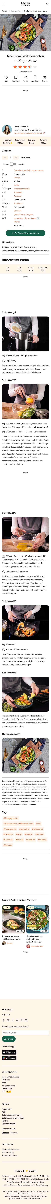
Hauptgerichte (15, 11)
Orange (17, 177)
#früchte (28, 834)
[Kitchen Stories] (25, 4)
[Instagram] (8, 1020)
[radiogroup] (25, 67)
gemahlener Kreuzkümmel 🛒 (27, 218)
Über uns (6, 1080)
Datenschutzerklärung (11, 1115)
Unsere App (7, 1088)
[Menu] (3, 3)
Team (4, 1083)
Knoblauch (18, 203)
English (14, 1132)
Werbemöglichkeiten (10, 1149)
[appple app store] (25, 1053)
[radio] (15, 67)
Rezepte (5, 11)
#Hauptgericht (9, 829)
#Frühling (42, 839)
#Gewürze (8, 834)
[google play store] (25, 1058)
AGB (3, 1112)
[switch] (13, 164)
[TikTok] (12, 1020)
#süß (38, 823)
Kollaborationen (8, 1085)
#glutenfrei (24, 829)
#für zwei (39, 834)
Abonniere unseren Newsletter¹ (15, 1026)
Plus (6, 1091)
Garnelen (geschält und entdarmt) (28, 170)
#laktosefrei (37, 829)
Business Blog (8, 1152)
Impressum (7, 1109)
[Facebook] (3, 1020)
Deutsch (5, 1132)
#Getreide (8, 839)
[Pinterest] (21, 1020)
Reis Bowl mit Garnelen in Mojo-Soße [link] (35, 11)
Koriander (18, 192)
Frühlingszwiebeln (22, 188)
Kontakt (5, 1121)
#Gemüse (30, 839)
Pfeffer (17, 221)
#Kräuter (19, 839)
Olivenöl (17, 210)
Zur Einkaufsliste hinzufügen (27, 233)
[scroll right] (49, 918)
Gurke (16, 185)
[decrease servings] (5, 158)
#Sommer (7, 845)
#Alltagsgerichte (10, 818)
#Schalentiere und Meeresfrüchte (18, 823)
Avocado (17, 196)
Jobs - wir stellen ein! (10, 1077)
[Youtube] (17, 1020)
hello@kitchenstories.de (39, 1179)
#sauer (19, 834)
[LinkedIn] (26, 1020)
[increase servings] (16, 158)
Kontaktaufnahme (9, 1155)
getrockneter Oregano (23, 214)
